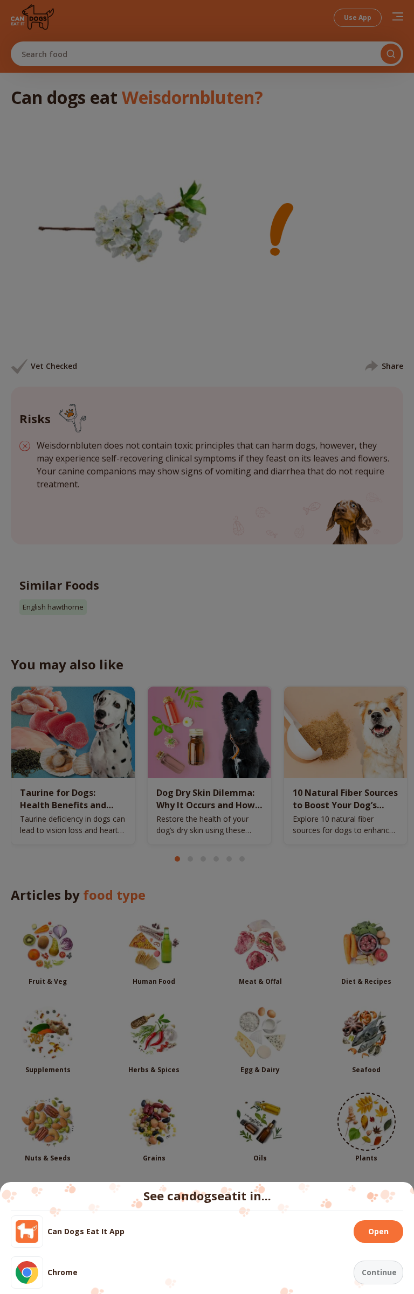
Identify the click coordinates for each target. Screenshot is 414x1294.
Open (378, 1231)
